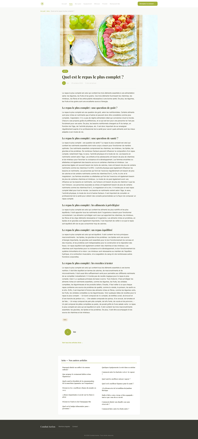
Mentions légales (64, 426)
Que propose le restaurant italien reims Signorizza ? (76, 375)
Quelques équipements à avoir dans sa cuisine (118, 367)
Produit (104, 4)
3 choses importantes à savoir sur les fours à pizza (78, 396)
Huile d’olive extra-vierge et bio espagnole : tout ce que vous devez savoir (117, 396)
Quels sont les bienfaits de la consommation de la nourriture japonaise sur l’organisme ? (78, 382)
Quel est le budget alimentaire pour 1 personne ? (75, 407)
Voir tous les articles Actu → (72, 343)
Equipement (88, 4)
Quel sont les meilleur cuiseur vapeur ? (116, 379)
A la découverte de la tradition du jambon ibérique (117, 389)
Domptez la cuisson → (148, 4)
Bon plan (78, 4)
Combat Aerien (47, 426)
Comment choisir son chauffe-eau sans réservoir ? (116, 403)
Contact (75, 426)
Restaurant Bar (115, 4)
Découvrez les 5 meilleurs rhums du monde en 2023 (79, 389)
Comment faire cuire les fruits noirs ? (115, 409)
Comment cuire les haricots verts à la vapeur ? (118, 373)
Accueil (64, 4)
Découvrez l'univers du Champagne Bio (76, 402)
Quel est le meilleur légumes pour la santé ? (118, 384)
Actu (70, 4)
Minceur (97, 4)
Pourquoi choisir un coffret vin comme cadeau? (76, 368)
